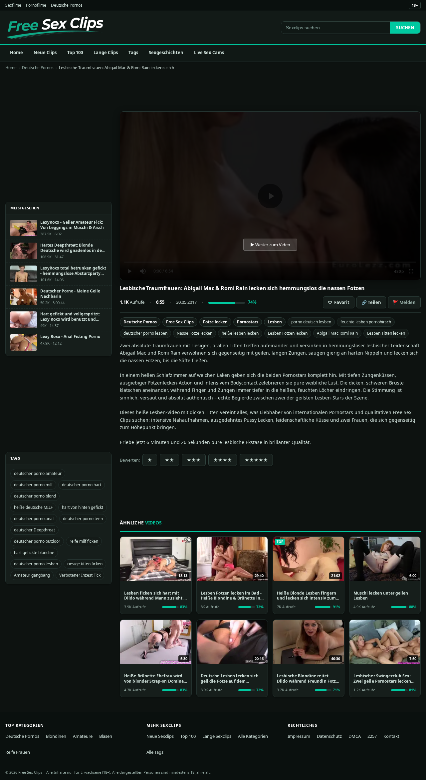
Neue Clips (45, 53)
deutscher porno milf (33, 485)
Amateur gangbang (32, 575)
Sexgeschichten (166, 53)
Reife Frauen (17, 752)
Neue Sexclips (160, 736)
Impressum (299, 736)
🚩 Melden (404, 302)
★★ (169, 460)
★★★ (194, 460)
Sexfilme (13, 5)
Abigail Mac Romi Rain (337, 333)
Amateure (83, 736)
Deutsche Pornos (67, 5)
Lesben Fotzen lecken (288, 333)
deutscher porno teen (83, 518)
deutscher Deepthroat (34, 530)
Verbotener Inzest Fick (80, 575)
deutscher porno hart (81, 485)
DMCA (354, 736)
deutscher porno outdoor (37, 541)
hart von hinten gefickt (82, 507)
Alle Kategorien (253, 736)
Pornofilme (36, 5)
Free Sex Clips (180, 322)
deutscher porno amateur (38, 473)
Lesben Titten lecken (386, 333)
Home (16, 53)
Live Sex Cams (209, 53)
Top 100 (75, 53)
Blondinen (56, 736)
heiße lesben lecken (240, 333)
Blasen (105, 736)
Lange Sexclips (216, 736)
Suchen (405, 28)
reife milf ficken (84, 541)
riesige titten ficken (85, 564)
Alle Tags (154, 752)
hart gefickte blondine (34, 552)
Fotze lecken (215, 322)
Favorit (338, 302)
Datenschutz (329, 736)
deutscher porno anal (34, 518)
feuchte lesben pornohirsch (365, 322)
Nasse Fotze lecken (194, 333)
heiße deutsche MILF (33, 507)
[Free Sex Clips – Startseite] (54, 28)
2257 (372, 736)
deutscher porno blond (35, 496)
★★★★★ (256, 460)
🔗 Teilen (371, 302)
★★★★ (222, 460)
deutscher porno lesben (145, 333)
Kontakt (391, 736)
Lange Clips (106, 53)
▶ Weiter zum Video (270, 245)
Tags (133, 53)
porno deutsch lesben (311, 322)
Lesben (275, 322)
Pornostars (247, 322)
